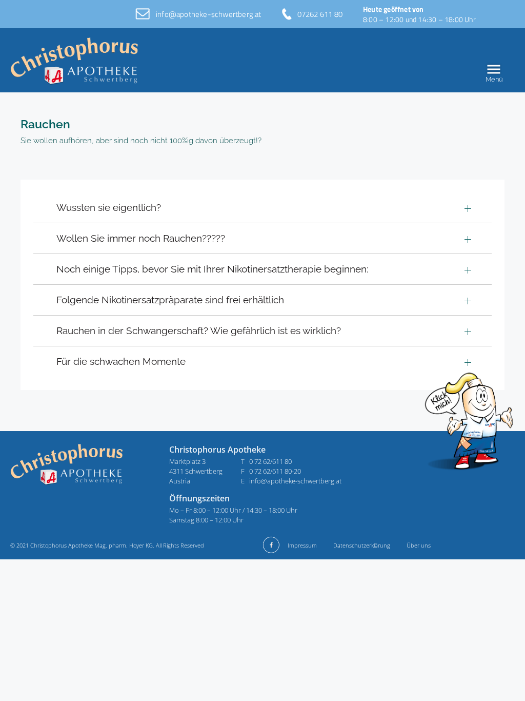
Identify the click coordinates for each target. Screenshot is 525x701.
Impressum (302, 545)
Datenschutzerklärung (361, 545)
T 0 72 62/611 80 (266, 461)
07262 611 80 (319, 14)
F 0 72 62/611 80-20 (271, 471)
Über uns (419, 545)
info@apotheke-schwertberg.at (208, 14)
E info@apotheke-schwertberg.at (291, 480)
